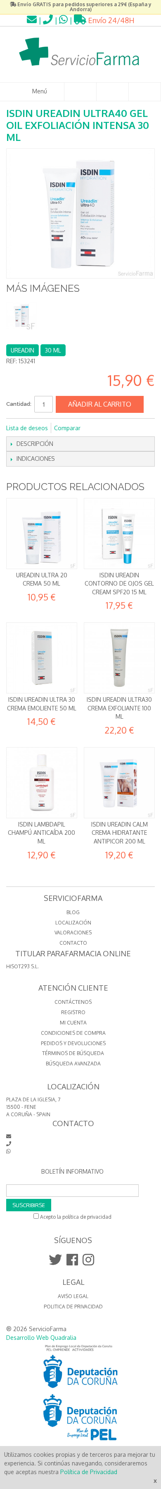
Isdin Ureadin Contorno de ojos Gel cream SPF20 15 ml (119, 584)
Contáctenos (73, 1002)
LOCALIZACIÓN (73, 923)
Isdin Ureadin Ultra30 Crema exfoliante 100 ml (119, 708)
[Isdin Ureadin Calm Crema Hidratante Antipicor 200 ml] (119, 782)
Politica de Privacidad (73, 1306)
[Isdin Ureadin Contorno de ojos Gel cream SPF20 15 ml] (119, 533)
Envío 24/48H (110, 20)
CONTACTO (73, 943)
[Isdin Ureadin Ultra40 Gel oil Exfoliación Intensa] (22, 315)
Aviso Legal (73, 1296)
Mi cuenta (73, 1023)
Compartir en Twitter (114, 428)
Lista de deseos (27, 427)
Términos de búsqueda (73, 1053)
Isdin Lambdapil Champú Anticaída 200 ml (41, 833)
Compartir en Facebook (97, 428)
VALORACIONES (73, 932)
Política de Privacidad (88, 1471)
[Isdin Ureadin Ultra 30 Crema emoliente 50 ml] (41, 657)
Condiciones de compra (73, 1033)
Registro (73, 1012)
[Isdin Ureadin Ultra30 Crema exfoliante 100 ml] (119, 657)
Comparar (67, 427)
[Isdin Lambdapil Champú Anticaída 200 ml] (41, 782)
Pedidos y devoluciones (73, 1043)
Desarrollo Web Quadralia (41, 1337)
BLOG (73, 912)
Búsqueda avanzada (73, 1063)
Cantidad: (18, 404)
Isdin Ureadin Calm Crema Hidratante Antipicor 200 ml (119, 833)
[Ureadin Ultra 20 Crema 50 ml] (41, 533)
